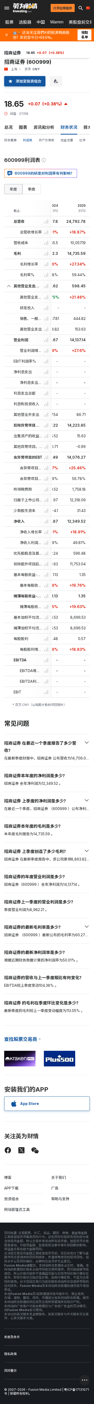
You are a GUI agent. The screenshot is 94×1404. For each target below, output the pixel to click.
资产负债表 (46, 140)
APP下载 (11, 1188)
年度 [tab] (13, 189)
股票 (9, 22)
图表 (23, 127)
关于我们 (58, 1177)
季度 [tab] (31, 189)
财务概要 (10, 140)
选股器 (25, 22)
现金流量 (67, 140)
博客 (7, 1177)
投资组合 (11, 1199)
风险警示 (10, 1371)
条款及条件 (12, 1337)
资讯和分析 (43, 127)
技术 (88, 127)
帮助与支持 (60, 1199)
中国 (41, 22)
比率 (82, 140)
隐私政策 (10, 1354)
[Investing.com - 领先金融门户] (25, 8)
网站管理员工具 (17, 1209)
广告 (54, 1188)
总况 (8, 127)
